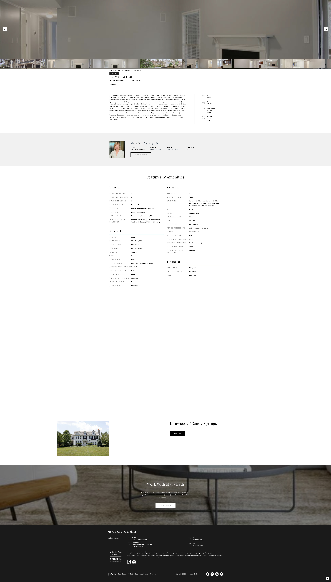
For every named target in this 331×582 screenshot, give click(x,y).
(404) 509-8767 (155, 149)
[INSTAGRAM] (212, 574)
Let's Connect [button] (165, 506)
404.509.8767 (198, 540)
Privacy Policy (193, 574)
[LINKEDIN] (217, 574)
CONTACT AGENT (141, 155)
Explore (177, 433)
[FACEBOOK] (207, 574)
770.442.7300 (198, 545)
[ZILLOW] (221, 574)
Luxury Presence (150, 574)
